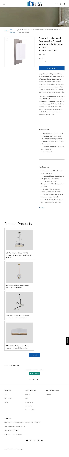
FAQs (5, 394)
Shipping (48, 394)
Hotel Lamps (19, 449)
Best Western (12, 31)
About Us (27, 394)
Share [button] (42, 208)
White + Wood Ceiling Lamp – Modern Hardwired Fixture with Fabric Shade (17, 347)
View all (34, 355)
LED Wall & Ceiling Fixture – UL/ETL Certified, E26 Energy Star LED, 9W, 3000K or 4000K (19, 255)
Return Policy (28, 406)
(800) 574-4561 (14, 430)
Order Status (7, 398)
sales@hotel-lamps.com (17, 426)
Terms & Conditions (30, 410)
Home (6, 31)
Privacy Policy (29, 402)
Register (6, 402)
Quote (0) (67, 341)
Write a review (34, 374)
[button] (4, 4)
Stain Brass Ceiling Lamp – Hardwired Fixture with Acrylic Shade (17, 286)
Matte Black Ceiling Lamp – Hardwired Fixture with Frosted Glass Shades (17, 317)
